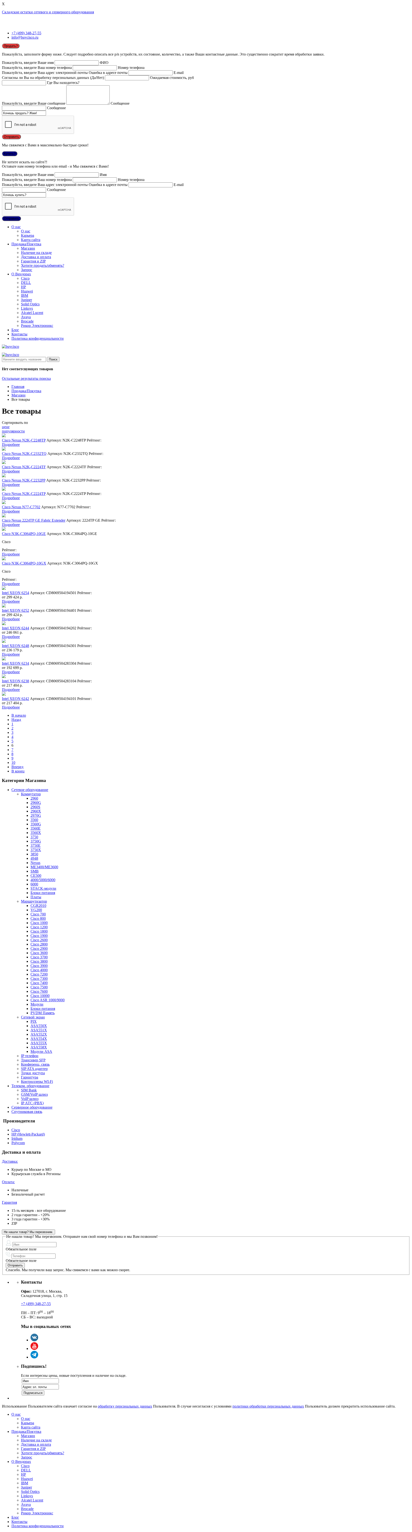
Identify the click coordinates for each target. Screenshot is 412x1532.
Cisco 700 (38, 914)
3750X (36, 850)
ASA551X (39, 1030)
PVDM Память (43, 1013)
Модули (37, 1004)
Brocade (27, 321)
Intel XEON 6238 (15, 681)
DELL (26, 283)
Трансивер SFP (33, 1060)
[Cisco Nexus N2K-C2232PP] (4, 476)
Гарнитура (29, 1077)
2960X (36, 811)
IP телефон (29, 1056)
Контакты (19, 334)
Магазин (28, 248)
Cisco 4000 (39, 970)
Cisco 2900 (39, 948)
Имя (103, 175)
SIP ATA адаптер (34, 1069)
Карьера (27, 235)
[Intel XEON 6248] (4, 641)
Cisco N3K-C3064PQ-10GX (24, 563)
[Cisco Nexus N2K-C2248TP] (4, 436)
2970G (36, 815)
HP (23, 287)
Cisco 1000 (39, 923)
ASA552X (39, 1034)
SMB (35, 871)
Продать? (11, 46)
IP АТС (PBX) (32, 1103)
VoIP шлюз (29, 1099)
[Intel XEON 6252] (4, 606)
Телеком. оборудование (30, 1086)
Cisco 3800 (39, 961)
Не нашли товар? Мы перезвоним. (28, 1232)
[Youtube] (34, 1349)
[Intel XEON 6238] (4, 677)
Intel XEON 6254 (15, 593)
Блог (15, 330)
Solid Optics (30, 304)
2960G (36, 803)
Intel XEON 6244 (15, 628)
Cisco (25, 278)
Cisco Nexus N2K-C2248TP (24, 440)
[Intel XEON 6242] (4, 694)
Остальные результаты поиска (26, 378)
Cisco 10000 (40, 996)
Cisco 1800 (39, 931)
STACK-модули (43, 888)
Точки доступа (33, 1073)
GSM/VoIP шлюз (34, 1094)
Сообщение (120, 103)
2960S (35, 807)
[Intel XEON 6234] (4, 659)
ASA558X (39, 1047)
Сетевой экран (33, 1017)
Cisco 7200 (39, 974)
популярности (13, 431)
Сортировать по (15, 423)
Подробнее (11, 444)
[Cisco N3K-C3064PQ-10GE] (4, 529)
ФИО (104, 63)
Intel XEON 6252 (15, 610)
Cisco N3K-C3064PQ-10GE (24, 534)
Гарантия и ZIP (33, 261)
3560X (36, 833)
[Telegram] (34, 1357)
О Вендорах (21, 274)
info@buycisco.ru (24, 37)
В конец (18, 771)
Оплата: (8, 1182)
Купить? (9, 153)
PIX (34, 1021)
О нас (16, 227)
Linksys (27, 308)
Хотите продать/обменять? (42, 265)
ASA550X (39, 1026)
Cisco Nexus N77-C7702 (21, 507)
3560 (34, 820)
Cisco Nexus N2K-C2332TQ (24, 454)
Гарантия (9, 1202)
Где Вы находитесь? (63, 83)
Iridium (16, 1138)
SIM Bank (29, 1090)
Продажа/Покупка (26, 244)
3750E (36, 845)
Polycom (18, 1143)
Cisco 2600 (39, 940)
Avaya (26, 317)
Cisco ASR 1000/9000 (48, 1000)
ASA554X (39, 1039)
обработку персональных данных (125, 1406)
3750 (34, 837)
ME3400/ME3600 (44, 867)
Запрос (26, 270)
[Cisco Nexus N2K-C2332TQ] (4, 449)
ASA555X (39, 1043)
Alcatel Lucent (32, 313)
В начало (18, 715)
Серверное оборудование (31, 1107)
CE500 (36, 876)
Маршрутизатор (34, 901)
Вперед (17, 767)
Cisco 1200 (39, 927)
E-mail (179, 73)
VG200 (36, 910)
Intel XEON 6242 (15, 699)
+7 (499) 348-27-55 (26, 33)
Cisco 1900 (39, 936)
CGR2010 (38, 906)
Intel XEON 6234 (15, 663)
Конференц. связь (35, 1064)
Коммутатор (31, 794)
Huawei (27, 291)
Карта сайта (30, 240)
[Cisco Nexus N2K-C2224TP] (4, 489)
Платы (36, 897)
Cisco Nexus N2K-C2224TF (24, 467)
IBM (24, 295)
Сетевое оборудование (29, 790)
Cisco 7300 (39, 979)
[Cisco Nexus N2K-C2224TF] (4, 463)
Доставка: (10, 1161)
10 (13, 763)
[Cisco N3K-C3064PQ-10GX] (4, 559)
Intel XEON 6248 (15, 646)
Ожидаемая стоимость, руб (172, 78)
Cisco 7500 (39, 987)
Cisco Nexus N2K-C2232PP (23, 480)
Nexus (35, 863)
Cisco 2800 (39, 944)
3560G (36, 824)
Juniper (26, 300)
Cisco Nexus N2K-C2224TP (24, 494)
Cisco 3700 (39, 957)
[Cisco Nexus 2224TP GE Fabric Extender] (4, 516)
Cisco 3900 (39, 966)
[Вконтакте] (34, 1340)
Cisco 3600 (39, 953)
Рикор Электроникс (37, 326)
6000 (34, 884)
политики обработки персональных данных (268, 1406)
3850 (34, 854)
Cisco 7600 (39, 991)
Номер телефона (131, 68)
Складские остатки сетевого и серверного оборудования (48, 12)
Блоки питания (43, 893)
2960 (34, 798)
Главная (17, 387)
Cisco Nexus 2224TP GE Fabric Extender (33, 520)
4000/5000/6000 (43, 880)
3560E (36, 828)
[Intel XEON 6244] (4, 624)
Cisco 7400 (39, 983)
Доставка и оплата (36, 257)
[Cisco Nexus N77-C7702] (4, 503)
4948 (34, 858)
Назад (16, 720)
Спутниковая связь (26, 1112)
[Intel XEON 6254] (4, 588)
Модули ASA (41, 1051)
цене (6, 427)
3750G (36, 841)
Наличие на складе (36, 253)
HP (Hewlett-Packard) (28, 1134)
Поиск (53, 359)
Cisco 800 (38, 918)
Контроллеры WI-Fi (37, 1082)
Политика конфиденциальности (37, 338)
